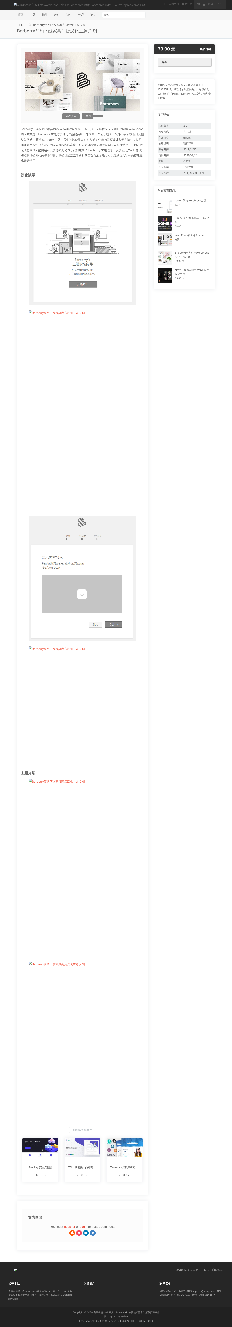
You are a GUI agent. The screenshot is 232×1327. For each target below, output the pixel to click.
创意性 (193, 173)
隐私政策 (143, 1312)
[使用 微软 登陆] (86, 1233)
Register (69, 1226)
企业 (185, 173)
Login (83, 1226)
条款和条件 (154, 1312)
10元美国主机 (171, 4)
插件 (45, 14)
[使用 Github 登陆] (93, 1233)
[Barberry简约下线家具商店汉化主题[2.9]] (82, 243)
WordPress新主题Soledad (190, 235)
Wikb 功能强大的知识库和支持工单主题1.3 (82, 1167)
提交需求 (187, 4)
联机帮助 (188, 143)
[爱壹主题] (79, 5)
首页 (20, 14)
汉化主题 (188, 167)
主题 (33, 14)
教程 (57, 14)
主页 (21, 25)
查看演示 (71, 116)
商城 (201, 173)
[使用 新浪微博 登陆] (79, 1233)
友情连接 (133, 1312)
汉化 (69, 14)
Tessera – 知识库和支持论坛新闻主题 (124, 1167)
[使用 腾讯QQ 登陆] (72, 1233)
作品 (81, 14)
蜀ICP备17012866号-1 (116, 1316)
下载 (28, 25)
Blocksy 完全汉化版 (40, 1167)
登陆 (197, 4)
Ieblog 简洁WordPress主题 (190, 200)
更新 (93, 14)
